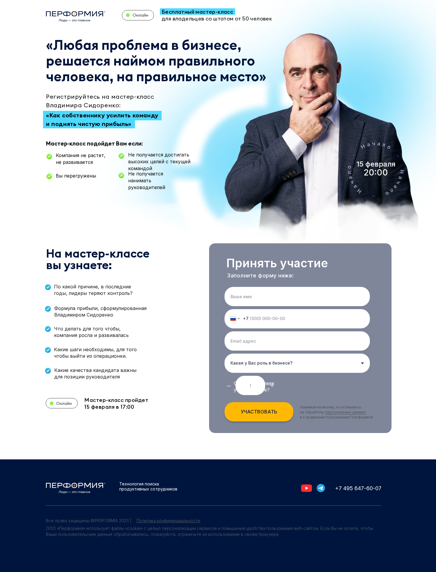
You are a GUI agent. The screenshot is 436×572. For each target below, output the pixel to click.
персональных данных (345, 412)
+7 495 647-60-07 (358, 488)
